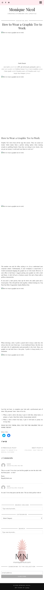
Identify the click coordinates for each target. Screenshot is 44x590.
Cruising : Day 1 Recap (34, 449)
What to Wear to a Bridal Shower (9, 450)
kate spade (8, 71)
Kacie (9, 464)
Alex (8, 486)
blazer (22, 69)
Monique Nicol (22, 9)
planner (22, 73)
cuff (22, 71)
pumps (36, 69)
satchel (14, 71)
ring (34, 71)
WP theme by (22, 587)
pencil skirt (10, 67)
